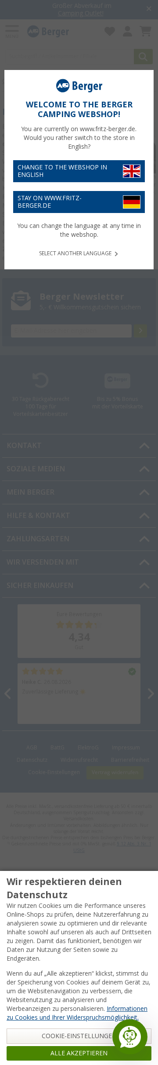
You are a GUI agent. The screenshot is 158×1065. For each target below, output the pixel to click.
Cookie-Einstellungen (79, 1035)
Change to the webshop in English (62, 171)
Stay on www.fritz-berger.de (50, 202)
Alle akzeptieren (79, 1053)
